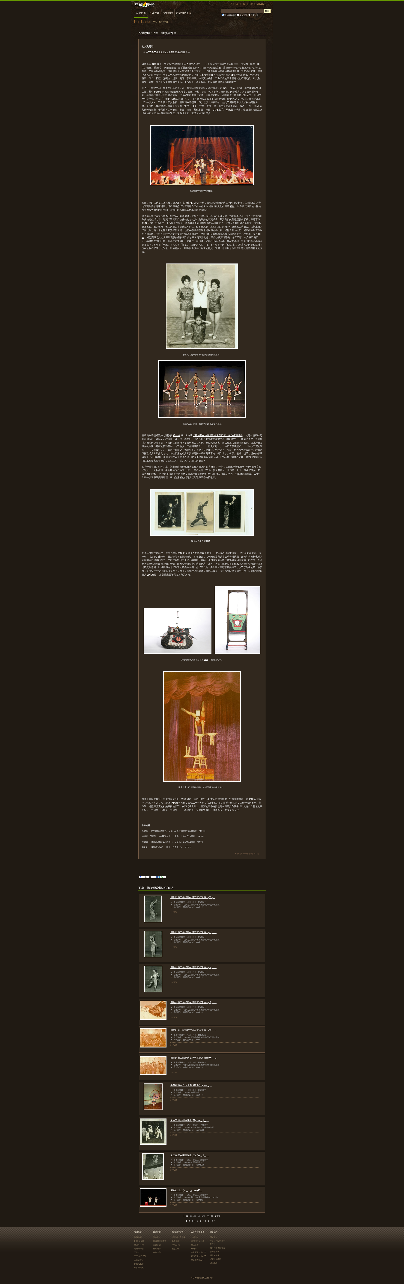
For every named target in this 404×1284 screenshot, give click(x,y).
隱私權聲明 (214, 1255)
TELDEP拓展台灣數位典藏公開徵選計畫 (166, 52)
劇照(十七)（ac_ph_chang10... (186, 1190)
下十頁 (217, 1216)
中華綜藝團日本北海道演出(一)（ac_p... (191, 1085)
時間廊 (194, 1248)
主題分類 (157, 1244)
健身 (194, 105)
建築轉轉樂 (139, 1248)
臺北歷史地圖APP (198, 1252)
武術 (215, 109)
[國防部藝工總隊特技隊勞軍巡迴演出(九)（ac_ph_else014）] (153, 1046)
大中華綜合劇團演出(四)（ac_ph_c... (189, 1120)
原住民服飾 (139, 1263)
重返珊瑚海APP (197, 1259)
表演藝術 (187, 202)
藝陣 (256, 105)
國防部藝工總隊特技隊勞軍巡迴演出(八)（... (193, 1002)
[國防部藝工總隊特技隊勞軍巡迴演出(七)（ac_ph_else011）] (153, 956)
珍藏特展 (141, 13)
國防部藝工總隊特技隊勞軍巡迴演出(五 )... (192, 897)
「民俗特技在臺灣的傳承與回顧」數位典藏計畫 (218, 435)
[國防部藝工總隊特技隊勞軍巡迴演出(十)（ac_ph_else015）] (153, 1074)
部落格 (239, 3)
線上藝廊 (195, 1244)
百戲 (233, 74)
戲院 (225, 87)
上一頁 (185, 1216)
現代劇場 (175, 802)
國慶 (154, 63)
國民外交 (246, 95)
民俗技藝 (173, 98)
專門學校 (151, 473)
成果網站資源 (183, 13)
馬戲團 (229, 109)
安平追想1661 (140, 1256)
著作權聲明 (214, 1251)
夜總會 (157, 91)
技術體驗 (168, 13)
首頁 (232, 3)
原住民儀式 (139, 1267)
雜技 (232, 206)
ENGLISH (261, 3)
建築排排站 (139, 1244)
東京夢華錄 (207, 74)
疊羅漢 (157, 67)
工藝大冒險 (139, 1259)
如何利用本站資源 (217, 1247)
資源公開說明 (215, 1259)
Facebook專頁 (249, 3)
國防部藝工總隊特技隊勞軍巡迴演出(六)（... (193, 967)
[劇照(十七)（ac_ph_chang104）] (153, 1206)
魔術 (213, 466)
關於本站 (213, 1237)
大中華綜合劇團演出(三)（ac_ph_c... (189, 1155)
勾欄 (251, 799)
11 (215, 1220)
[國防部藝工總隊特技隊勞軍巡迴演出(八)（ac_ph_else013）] (153, 1019)
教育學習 (176, 1241)
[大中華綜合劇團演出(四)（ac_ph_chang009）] (153, 1144)
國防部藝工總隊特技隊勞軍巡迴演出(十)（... (193, 1057)
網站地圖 (213, 1262)
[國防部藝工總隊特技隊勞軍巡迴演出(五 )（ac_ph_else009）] (153, 921)
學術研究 (176, 1244)
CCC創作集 (139, 1241)
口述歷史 (180, 552)
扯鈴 (208, 541)
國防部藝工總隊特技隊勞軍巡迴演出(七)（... (193, 932)
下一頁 (210, 1216)
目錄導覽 (154, 13)
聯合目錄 (157, 1237)
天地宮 (137, 1252)
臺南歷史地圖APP (198, 1256)
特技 (171, 63)
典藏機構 (157, 1248)
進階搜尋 (157, 1252)
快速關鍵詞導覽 (159, 1241)
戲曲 (144, 223)
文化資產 (151, 574)
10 (212, 1220)
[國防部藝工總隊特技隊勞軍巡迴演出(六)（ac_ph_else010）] (153, 991)
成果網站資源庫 (178, 1237)
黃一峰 (176, 435)
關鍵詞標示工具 (197, 1241)
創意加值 (176, 1248)
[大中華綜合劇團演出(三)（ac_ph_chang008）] (153, 1179)
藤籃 (206, 659)
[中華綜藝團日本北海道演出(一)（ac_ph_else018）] (153, 1109)
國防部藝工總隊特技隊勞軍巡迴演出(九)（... (193, 1030)
